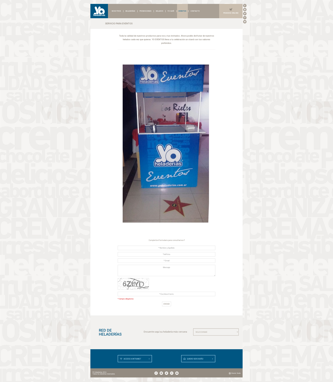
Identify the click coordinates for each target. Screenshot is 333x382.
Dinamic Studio (236, 373)
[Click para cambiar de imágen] (166, 285)
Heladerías (130, 11)
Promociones (146, 11)
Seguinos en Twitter (244, 13)
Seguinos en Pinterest (244, 17)
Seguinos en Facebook (244, 5)
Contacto (195, 11)
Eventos (182, 11)
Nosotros (116, 11)
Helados (159, 11)
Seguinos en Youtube (244, 21)
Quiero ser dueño (200, 359)
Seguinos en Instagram (244, 9)
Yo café (171, 11)
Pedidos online (230, 13)
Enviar (167, 304)
